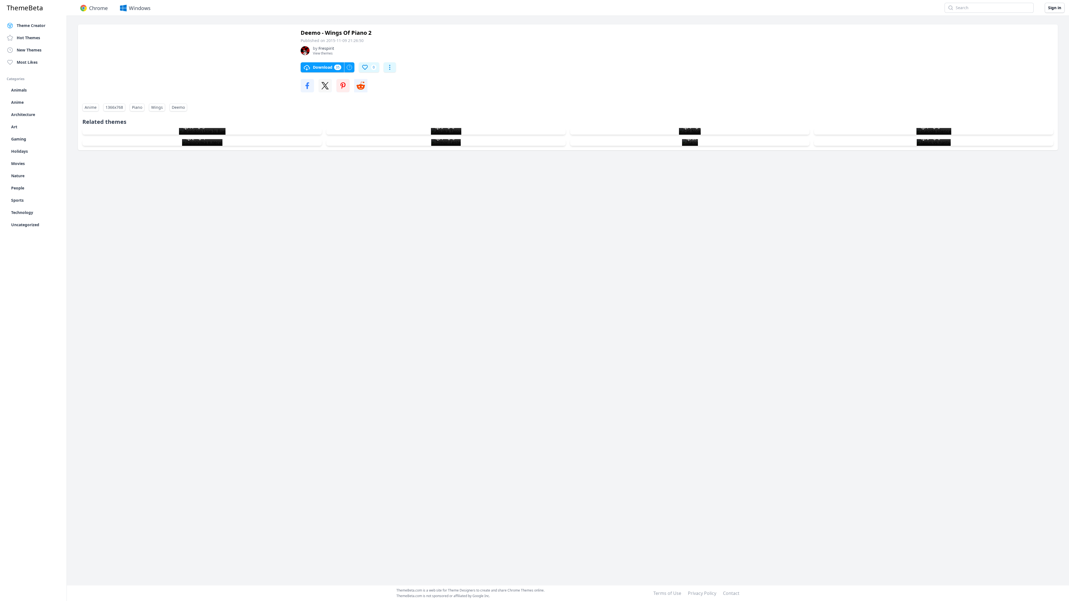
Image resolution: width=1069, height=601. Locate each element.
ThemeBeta (25, 7)
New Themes (29, 50)
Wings (157, 107)
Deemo (178, 107)
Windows (140, 8)
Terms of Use (667, 593)
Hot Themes (28, 37)
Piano (137, 107)
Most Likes (27, 62)
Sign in (1054, 7)
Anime (91, 107)
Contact (731, 593)
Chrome (98, 8)
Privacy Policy (702, 593)
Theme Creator (31, 25)
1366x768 (114, 107)
